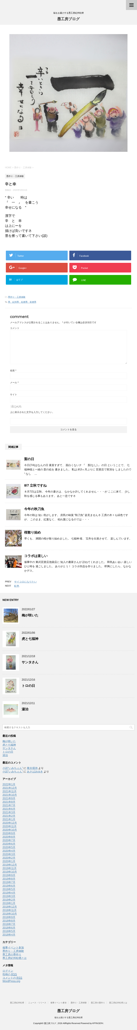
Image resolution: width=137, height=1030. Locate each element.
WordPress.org (11, 981)
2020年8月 (9, 836)
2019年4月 (9, 892)
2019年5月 (9, 889)
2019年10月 (10, 871)
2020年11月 (10, 826)
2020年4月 (9, 850)
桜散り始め (32, 532)
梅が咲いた (30, 615)
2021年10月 (10, 794)
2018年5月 (9, 931)
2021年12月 (10, 787)
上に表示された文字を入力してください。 (32, 412)
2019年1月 (9, 903)
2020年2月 (9, 857)
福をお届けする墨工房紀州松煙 (68, 1017)
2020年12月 (10, 822)
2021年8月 (9, 801)
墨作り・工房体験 (16, 297)
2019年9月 (9, 875)
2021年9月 (9, 798)
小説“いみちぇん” (13, 768)
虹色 (16, 585)
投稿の (10, 974)
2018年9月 (9, 917)
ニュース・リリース (37, 1003)
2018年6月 (9, 927)
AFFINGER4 (97, 1023)
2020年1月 (9, 861)
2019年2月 (9, 899)
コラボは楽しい (36, 556)
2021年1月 (9, 819)
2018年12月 (10, 906)
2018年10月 (10, 913)
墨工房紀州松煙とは (15, 958)
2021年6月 (9, 808)
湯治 (25, 709)
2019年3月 (9, 896)
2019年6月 (9, 885)
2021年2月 (9, 815)
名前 (13, 370)
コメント (14, 328)
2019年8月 (9, 878)
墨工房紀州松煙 (17, 1003)
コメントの (12, 977)
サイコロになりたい (25, 581)
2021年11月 (10, 791)
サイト (13, 394)
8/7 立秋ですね (35, 485)
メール (14, 382)
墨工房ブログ (68, 19)
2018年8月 (9, 920)
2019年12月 (10, 864)
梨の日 (29, 459)
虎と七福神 (30, 639)
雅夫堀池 (32, 768)
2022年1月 (9, 784)
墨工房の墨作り (12, 954)
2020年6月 (9, 843)
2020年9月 (9, 833)
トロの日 (28, 685)
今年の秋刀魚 (34, 509)
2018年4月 (9, 934)
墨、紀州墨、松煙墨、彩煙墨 (22, 302)
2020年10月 (10, 829)
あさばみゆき (35, 771)
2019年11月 (10, 868)
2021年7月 (9, 805)
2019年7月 (9, 882)
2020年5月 (9, 847)
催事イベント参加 (13, 947)
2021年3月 (9, 812)
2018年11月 (10, 910)
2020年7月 (9, 840)
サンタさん (30, 662)
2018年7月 (9, 924)
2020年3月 (9, 854)
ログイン (8, 970)
